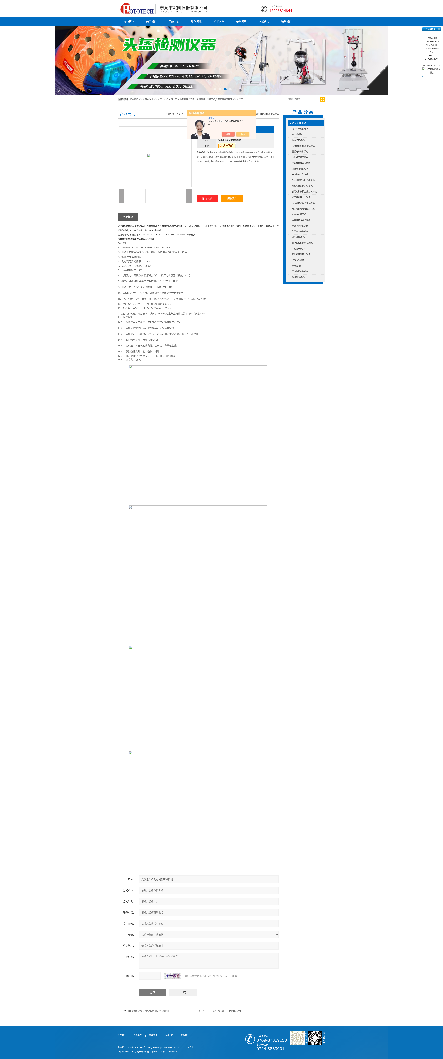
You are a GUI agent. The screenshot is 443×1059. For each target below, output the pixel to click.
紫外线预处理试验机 (301, 254)
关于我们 (151, 21)
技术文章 (219, 21)
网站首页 (129, 21)
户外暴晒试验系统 (300, 157)
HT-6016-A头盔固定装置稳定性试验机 (148, 1011)
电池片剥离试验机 (300, 129)
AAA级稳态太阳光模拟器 (303, 180)
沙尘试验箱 (297, 134)
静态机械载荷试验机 (301, 220)
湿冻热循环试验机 (300, 271)
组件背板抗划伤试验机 (302, 243)
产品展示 (137, 1035)
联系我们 (286, 21)
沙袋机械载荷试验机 (301, 163)
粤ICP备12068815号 (135, 1047)
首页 (179, 114)
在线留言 (264, 21)
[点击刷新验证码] (172, 976)
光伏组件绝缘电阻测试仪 (303, 209)
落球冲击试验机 (299, 140)
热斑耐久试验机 (299, 277)
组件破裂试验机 (299, 237)
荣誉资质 (241, 21)
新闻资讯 (196, 21)
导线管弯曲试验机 (300, 231)
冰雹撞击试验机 (299, 249)
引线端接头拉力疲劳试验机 (304, 191)
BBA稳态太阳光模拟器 (302, 174)
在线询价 (207, 198)
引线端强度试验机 (300, 169)
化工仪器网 (179, 1047)
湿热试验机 (297, 266)
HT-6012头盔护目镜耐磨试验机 (225, 1011)
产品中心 (174, 21)
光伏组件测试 (299, 123)
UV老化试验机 (298, 260)
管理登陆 (190, 1047)
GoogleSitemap (154, 1047)
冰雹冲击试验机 (299, 214)
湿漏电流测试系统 (300, 226)
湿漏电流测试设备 (300, 151)
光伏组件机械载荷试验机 (303, 146)
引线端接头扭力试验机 (302, 186)
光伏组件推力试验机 (301, 197)
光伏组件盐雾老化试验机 (303, 203)
